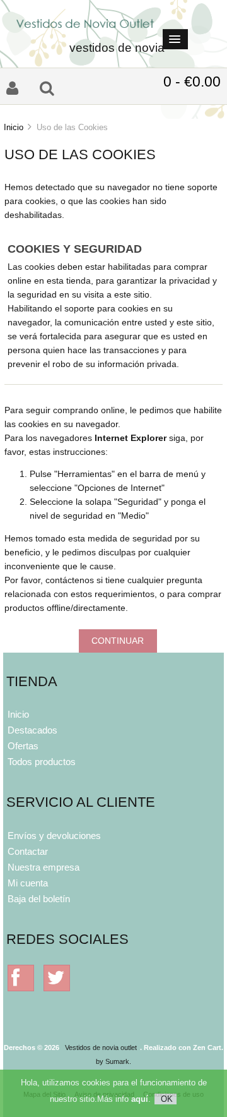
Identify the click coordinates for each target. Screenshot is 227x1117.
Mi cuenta (28, 883)
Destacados (32, 730)
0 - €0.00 (192, 81)
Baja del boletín (39, 898)
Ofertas (23, 745)
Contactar (28, 851)
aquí (139, 1099)
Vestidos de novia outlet (101, 1047)
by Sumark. (113, 1061)
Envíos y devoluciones (54, 835)
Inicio (13, 127)
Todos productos (42, 761)
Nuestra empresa (43, 867)
